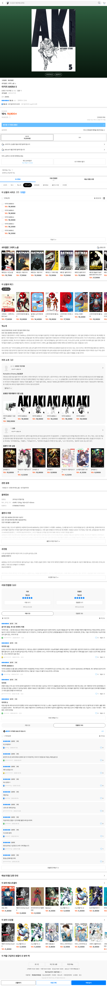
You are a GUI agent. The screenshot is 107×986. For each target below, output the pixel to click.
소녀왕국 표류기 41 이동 (82, 462)
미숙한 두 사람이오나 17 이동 (68, 462)
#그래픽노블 (6, 289)
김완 (18, 91)
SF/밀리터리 (14, 104)
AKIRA (7, 97)
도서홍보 (75, 975)
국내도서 (5, 488)
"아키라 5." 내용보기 (53, 706)
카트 (104, 3)
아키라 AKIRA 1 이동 (82, 409)
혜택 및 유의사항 (27, 607)
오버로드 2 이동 (97, 462)
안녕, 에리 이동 (8, 900)
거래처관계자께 (68, 975)
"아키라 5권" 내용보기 (53, 650)
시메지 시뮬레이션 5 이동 (95, 936)
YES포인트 (5, 117)
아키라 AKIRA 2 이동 (56, 232)
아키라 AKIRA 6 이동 (56, 205)
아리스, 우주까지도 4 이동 (81, 936)
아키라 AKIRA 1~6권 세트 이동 (9, 411)
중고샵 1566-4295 (57, 969)
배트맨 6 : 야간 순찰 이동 (8, 265)
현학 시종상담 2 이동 (52, 936)
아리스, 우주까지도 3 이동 (66, 936)
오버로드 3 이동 (38, 462)
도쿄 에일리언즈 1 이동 (95, 900)
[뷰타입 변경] (104, 198)
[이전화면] (2, 3)
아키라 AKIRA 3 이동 (56, 225)
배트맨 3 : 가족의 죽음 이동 (52, 265)
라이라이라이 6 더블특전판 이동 (37, 900)
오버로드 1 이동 (53, 462)
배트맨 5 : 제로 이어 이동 (22, 265)
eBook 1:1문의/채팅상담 (71, 969)
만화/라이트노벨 (14, 488)
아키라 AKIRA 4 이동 (56, 218)
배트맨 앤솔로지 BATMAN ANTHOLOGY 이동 (95, 265)
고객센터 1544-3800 (33, 969)
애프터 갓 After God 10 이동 (22, 900)
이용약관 (28, 975)
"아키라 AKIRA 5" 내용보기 (53, 668)
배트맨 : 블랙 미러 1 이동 (81, 265)
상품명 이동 (8, 307)
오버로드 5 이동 (9, 462)
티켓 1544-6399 (46, 969)
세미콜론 (4, 93)
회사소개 (59, 975)
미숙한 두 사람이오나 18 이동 (24, 462)
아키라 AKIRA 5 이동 (56, 212)
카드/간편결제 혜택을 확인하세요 (93, 130)
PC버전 (54, 975)
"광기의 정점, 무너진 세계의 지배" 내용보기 (53, 630)
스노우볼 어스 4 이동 (81, 900)
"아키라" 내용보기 (53, 686)
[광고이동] (99, 3)
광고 (80, 975)
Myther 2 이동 (52, 900)
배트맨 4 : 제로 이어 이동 (37, 265)
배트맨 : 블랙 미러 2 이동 (66, 265)
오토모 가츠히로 (6, 91)
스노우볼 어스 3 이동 (66, 900)
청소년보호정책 (46, 975)
